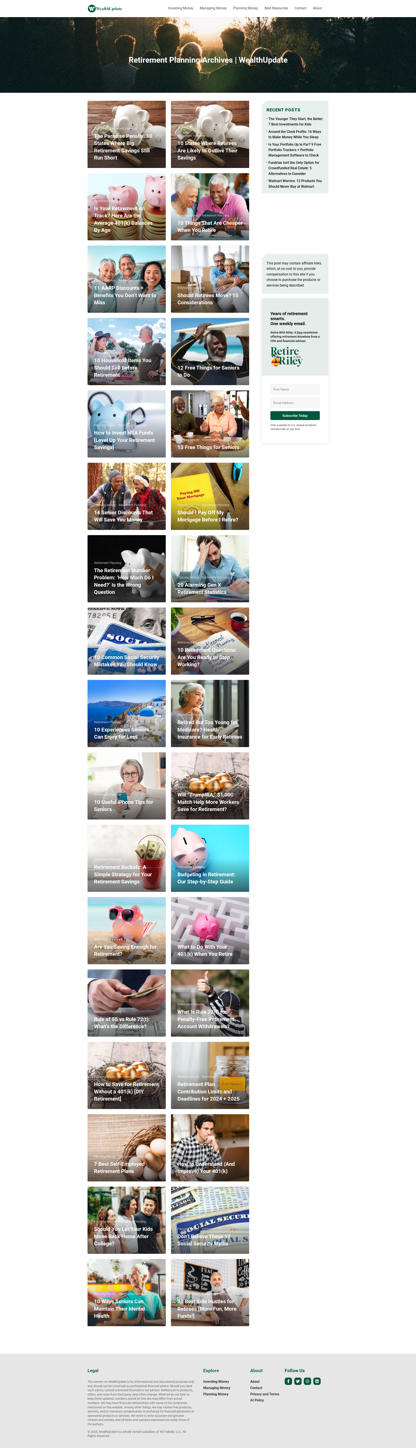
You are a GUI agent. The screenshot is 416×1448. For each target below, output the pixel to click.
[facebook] (288, 1381)
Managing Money (213, 8)
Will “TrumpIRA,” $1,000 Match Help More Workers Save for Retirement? (208, 802)
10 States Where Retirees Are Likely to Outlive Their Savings (207, 150)
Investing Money (180, 8)
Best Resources (276, 8)
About (317, 8)
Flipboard (100, 128)
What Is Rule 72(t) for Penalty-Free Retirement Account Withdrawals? (205, 1019)
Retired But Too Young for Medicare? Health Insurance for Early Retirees (209, 729)
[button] (295, 357)
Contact (300, 8)
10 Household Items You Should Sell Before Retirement (122, 367)
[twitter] (298, 1381)
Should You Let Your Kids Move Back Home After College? (123, 1236)
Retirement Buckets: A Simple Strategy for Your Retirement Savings (123, 874)
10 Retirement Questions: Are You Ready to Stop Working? (207, 657)
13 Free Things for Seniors (208, 447)
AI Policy (257, 1400)
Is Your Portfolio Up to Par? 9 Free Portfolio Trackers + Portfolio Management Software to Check (294, 150)
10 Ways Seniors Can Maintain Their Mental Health (119, 1308)
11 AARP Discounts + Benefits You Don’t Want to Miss (125, 295)
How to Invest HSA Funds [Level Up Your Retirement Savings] (124, 440)
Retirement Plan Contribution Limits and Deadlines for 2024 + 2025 (208, 1091)
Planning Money (245, 8)
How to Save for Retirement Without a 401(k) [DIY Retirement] (126, 1091)
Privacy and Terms (264, 1394)
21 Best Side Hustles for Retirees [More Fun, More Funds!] (207, 1308)
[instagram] (307, 1381)
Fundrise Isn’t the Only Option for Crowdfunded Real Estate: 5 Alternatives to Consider (293, 168)
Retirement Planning (123, 128)
